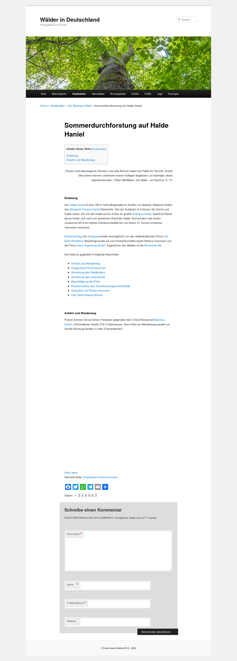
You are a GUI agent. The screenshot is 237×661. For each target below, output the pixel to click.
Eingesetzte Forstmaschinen (88, 268)
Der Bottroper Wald (79, 105)
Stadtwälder (79, 93)
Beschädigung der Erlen (85, 281)
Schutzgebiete (118, 93)
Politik (148, 93)
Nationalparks (59, 93)
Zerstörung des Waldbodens (88, 272)
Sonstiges (173, 93)
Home (43, 105)
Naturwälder (98, 93)
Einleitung (72, 155)
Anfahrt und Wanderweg (80, 160)
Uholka (135, 93)
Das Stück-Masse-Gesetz (87, 295)
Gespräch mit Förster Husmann (90, 290)
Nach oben (71, 472)
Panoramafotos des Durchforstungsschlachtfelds (100, 286)
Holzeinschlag (72, 236)
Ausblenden (99, 149)
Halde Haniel (77, 205)
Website (71, 621)
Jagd (159, 93)
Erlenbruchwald (142, 214)
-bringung (93, 236)
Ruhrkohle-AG (152, 245)
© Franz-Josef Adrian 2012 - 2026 (118, 648)
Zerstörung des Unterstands (88, 277)
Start (43, 93)
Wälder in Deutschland (70, 19)
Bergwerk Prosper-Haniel (85, 209)
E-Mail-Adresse (76, 603)
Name (72, 585)
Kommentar (74, 534)
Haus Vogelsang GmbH (91, 245)
